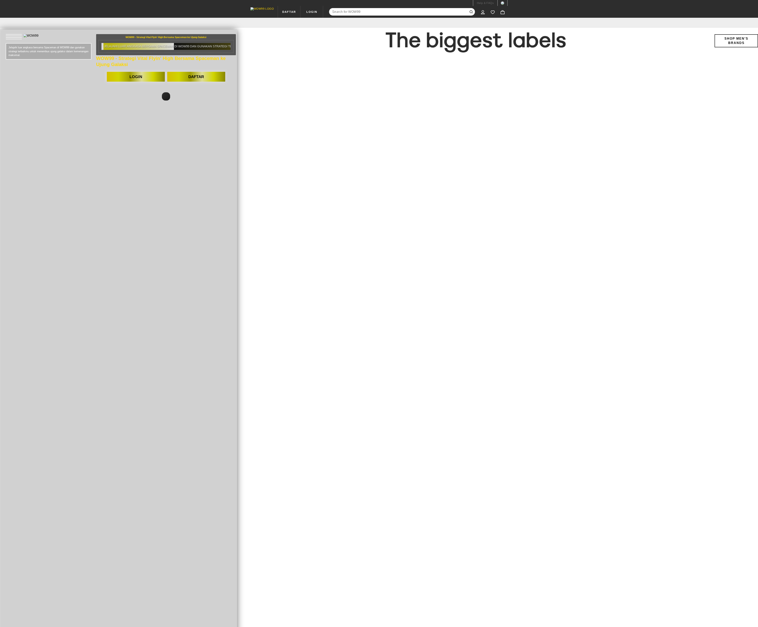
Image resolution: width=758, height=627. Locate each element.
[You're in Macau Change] (502, 3)
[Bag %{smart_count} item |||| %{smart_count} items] (503, 12)
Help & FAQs (485, 3)
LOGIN (311, 11)
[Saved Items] (493, 12)
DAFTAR (289, 11)
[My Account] (483, 12)
